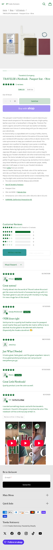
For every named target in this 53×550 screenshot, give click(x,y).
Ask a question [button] (36, 253)
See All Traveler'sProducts (14, 185)
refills (9, 168)
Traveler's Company (26, 75)
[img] (9, 274)
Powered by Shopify (29, 526)
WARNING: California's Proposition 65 (18, 199)
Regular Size (21, 192)
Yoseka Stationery (14, 526)
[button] (3, 4)
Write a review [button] (14, 252)
